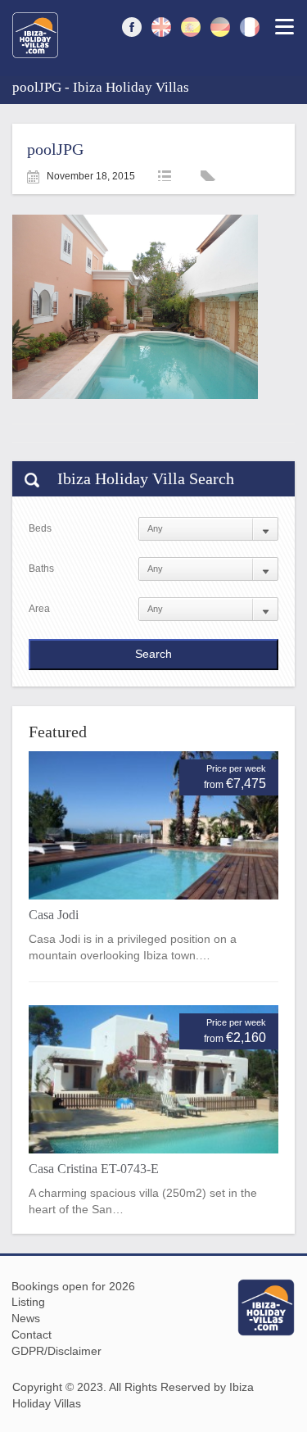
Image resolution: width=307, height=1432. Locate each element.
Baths (41, 568)
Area (39, 608)
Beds (40, 528)
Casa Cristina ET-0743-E (94, 1169)
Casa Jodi (54, 915)
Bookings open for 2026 (73, 1286)
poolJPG (55, 149)
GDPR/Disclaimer (56, 1350)
